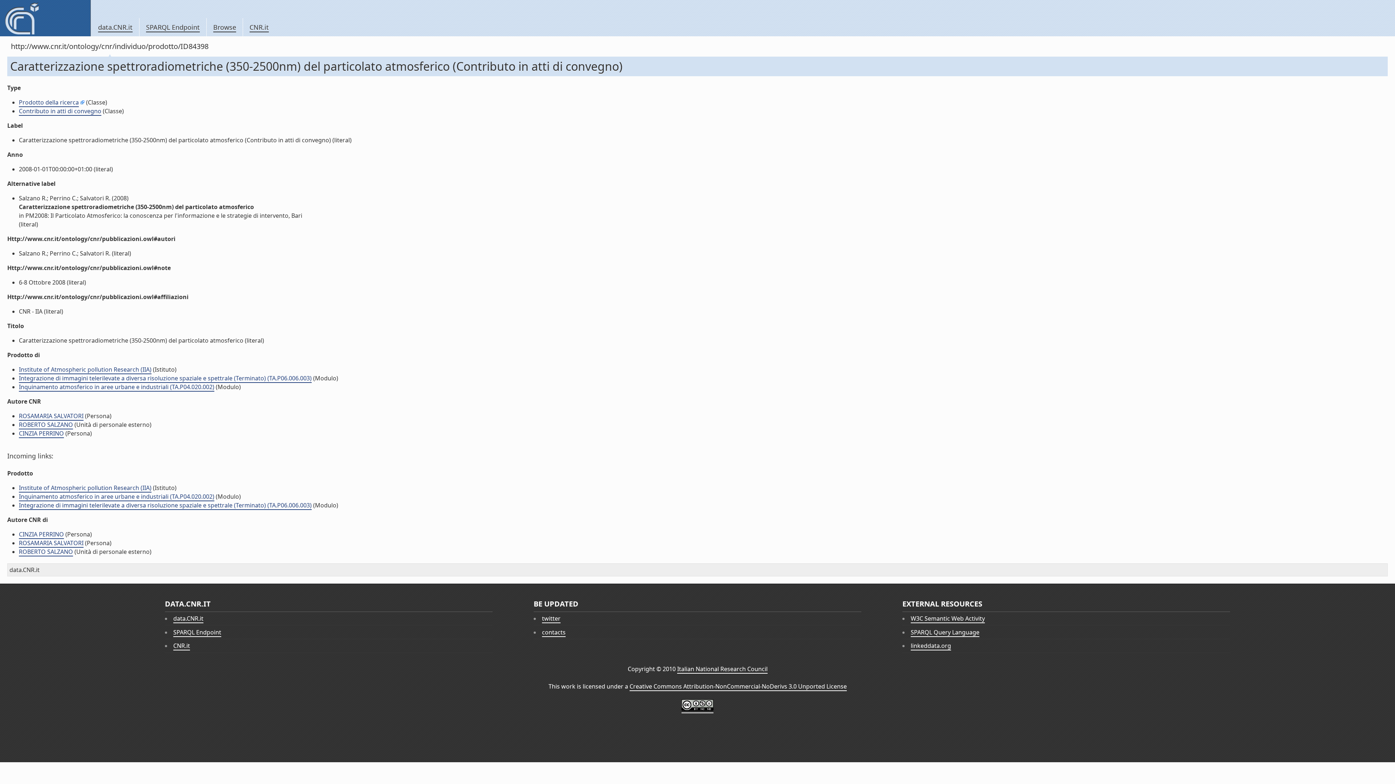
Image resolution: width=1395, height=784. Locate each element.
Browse (224, 27)
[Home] (45, 18)
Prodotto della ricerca (49, 102)
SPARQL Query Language (945, 632)
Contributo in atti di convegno (60, 111)
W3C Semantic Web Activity (948, 618)
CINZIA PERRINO (41, 433)
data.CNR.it (115, 27)
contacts (554, 632)
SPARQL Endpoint (173, 27)
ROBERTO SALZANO (46, 425)
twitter (551, 618)
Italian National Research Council (722, 669)
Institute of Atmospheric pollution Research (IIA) (85, 369)
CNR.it (259, 27)
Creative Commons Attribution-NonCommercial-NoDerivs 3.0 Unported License (738, 686)
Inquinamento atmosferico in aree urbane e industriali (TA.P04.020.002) (116, 387)
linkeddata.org (931, 646)
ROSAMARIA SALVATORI (51, 416)
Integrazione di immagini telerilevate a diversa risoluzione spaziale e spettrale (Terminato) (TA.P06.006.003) (165, 378)
